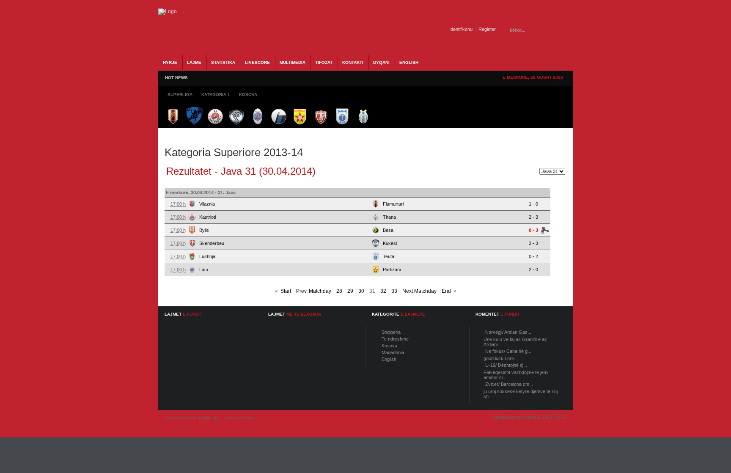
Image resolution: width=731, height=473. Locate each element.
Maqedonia (393, 352)
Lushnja (207, 256)
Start (285, 291)
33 (394, 291)
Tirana (389, 217)
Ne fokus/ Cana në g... (508, 351)
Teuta (388, 256)
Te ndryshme (395, 338)
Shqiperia (391, 332)
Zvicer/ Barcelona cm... (509, 384)
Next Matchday (419, 291)
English (389, 359)
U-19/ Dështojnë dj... (506, 365)
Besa (388, 230)
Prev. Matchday (313, 291)
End (446, 291)
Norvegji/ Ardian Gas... (508, 332)
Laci (203, 269)
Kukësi (390, 243)
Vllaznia (207, 203)
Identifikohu (461, 29)
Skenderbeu (211, 243)
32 (383, 291)
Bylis (204, 230)
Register (487, 29)
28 (339, 291)
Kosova (389, 345)
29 (350, 291)
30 (361, 291)
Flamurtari (393, 203)
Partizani (392, 269)
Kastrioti (207, 217)
